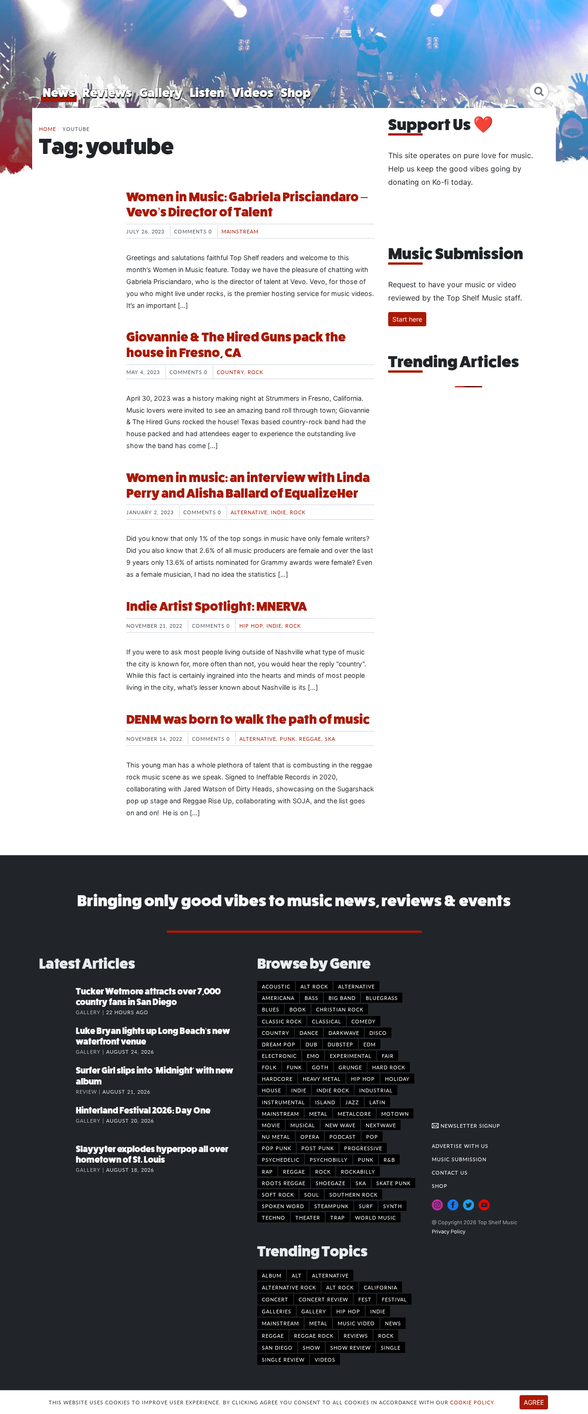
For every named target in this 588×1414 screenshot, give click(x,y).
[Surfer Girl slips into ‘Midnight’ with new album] (57, 1080)
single (391, 1347)
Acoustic (276, 986)
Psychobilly (329, 1159)
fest (365, 1299)
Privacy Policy (448, 1231)
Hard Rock (388, 1067)
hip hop (348, 1311)
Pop (372, 1136)
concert (275, 1299)
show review (350, 1347)
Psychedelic (281, 1159)
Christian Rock (339, 1009)
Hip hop (251, 625)
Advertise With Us (460, 1145)
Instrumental (283, 1102)
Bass (311, 997)
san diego (277, 1347)
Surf (366, 1206)
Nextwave (381, 1125)
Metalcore (354, 1113)
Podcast (342, 1136)
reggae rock (314, 1335)
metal (318, 1323)
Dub (311, 1044)
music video (356, 1323)
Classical (326, 1021)
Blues (270, 1009)
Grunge (350, 1067)
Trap (337, 1217)
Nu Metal (276, 1136)
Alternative (249, 512)
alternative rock (289, 1287)
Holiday (397, 1078)
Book (297, 1009)
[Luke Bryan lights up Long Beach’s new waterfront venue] (57, 1040)
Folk (269, 1067)
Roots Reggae (283, 1183)
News (59, 92)
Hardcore (277, 1078)
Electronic (279, 1055)
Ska (330, 738)
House (271, 1090)
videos (325, 1359)
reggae (273, 1335)
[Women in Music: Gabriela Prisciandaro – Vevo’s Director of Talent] (76, 223)
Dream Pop (278, 1044)
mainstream (280, 1323)
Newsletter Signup (469, 1125)
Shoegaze (330, 1183)
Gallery (160, 92)
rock (386, 1335)
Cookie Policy (472, 1402)
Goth (320, 1067)
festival (394, 1299)
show (311, 1347)
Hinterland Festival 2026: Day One (143, 1110)
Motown (395, 1113)
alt (297, 1275)
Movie (271, 1125)
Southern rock (353, 1194)
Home (47, 128)
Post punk (317, 1148)
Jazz (352, 1102)
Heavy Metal (322, 1078)
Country (230, 371)
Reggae (310, 738)
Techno (273, 1217)
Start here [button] (407, 319)
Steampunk (331, 1206)
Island (325, 1102)
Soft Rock (278, 1194)
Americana (278, 997)
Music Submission (459, 1159)
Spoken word (283, 1206)
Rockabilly (358, 1171)
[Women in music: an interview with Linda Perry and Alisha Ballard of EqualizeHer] (76, 504)
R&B (389, 1159)
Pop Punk (276, 1148)
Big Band (342, 997)
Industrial (376, 1090)
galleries (276, 1311)
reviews (356, 1335)
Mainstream (240, 231)
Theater (307, 1217)
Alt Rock (314, 986)
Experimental (351, 1055)
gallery (313, 1311)
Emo (313, 1055)
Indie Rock (333, 1090)
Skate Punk (393, 1183)
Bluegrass (382, 997)
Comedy (363, 1021)
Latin (377, 1102)
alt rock (340, 1287)
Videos (252, 92)
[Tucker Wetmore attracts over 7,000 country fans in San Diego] (57, 1001)
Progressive (363, 1148)
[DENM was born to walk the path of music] (76, 746)
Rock (255, 371)
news (393, 1323)
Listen (207, 92)
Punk (287, 738)
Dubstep (340, 1044)
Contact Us (450, 1172)
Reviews (107, 92)
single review (283, 1359)
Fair (388, 1055)
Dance (309, 1032)
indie (377, 1311)
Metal (318, 1113)
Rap (267, 1171)
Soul (311, 1194)
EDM (369, 1044)
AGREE (534, 1402)
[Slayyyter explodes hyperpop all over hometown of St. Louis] (57, 1158)
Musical (302, 1125)
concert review (323, 1299)
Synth (392, 1206)
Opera (309, 1136)
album (272, 1275)
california (380, 1287)
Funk (294, 1067)
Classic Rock (282, 1021)
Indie (278, 512)
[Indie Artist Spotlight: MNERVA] (76, 633)
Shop (296, 92)
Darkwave (343, 1032)
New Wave (340, 1125)
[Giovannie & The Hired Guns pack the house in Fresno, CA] (76, 363)
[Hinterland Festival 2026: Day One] (57, 1120)
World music (375, 1217)
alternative (330, 1275)
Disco (378, 1032)
